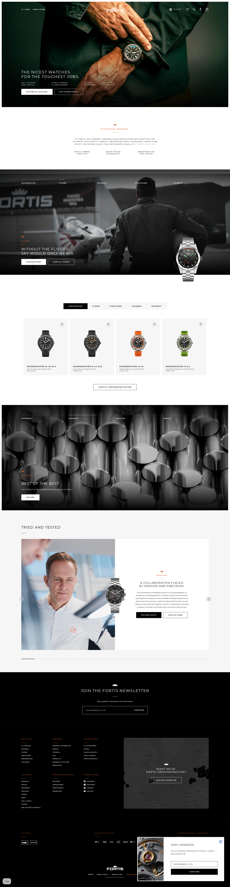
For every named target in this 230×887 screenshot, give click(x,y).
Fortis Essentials (91, 758)
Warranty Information (62, 745)
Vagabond (25, 762)
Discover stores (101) (166, 780)
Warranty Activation (61, 762)
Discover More (33, 262)
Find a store (39, 9)
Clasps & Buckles (90, 752)
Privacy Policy (102, 874)
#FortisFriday (58, 788)
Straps (86, 749)
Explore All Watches (36, 92)
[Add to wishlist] (62, 324)
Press (23, 797)
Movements (25, 788)
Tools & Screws (90, 755)
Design (24, 784)
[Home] (115, 9)
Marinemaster (26, 758)
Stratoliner (26, 755)
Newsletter (57, 765)
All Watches (26, 745)
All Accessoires (90, 745)
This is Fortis (26, 801)
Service (55, 749)
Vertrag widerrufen (134, 874)
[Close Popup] (220, 841)
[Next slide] (208, 599)
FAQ (54, 755)
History (24, 804)
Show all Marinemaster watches (115, 387)
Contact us (57, 758)
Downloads (57, 791)
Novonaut (25, 749)
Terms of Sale (117, 874)
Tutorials (56, 752)
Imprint (90, 874)
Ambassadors (58, 784)
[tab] (75, 306)
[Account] (200, 9)
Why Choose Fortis (68, 92)
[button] (25, 9)
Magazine (56, 781)
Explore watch (148, 615)
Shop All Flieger (61, 262)
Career (24, 794)
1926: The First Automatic (31, 807)
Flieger (24, 752)
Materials (25, 781)
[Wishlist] (187, 9)
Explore (30, 500)
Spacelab (25, 791)
